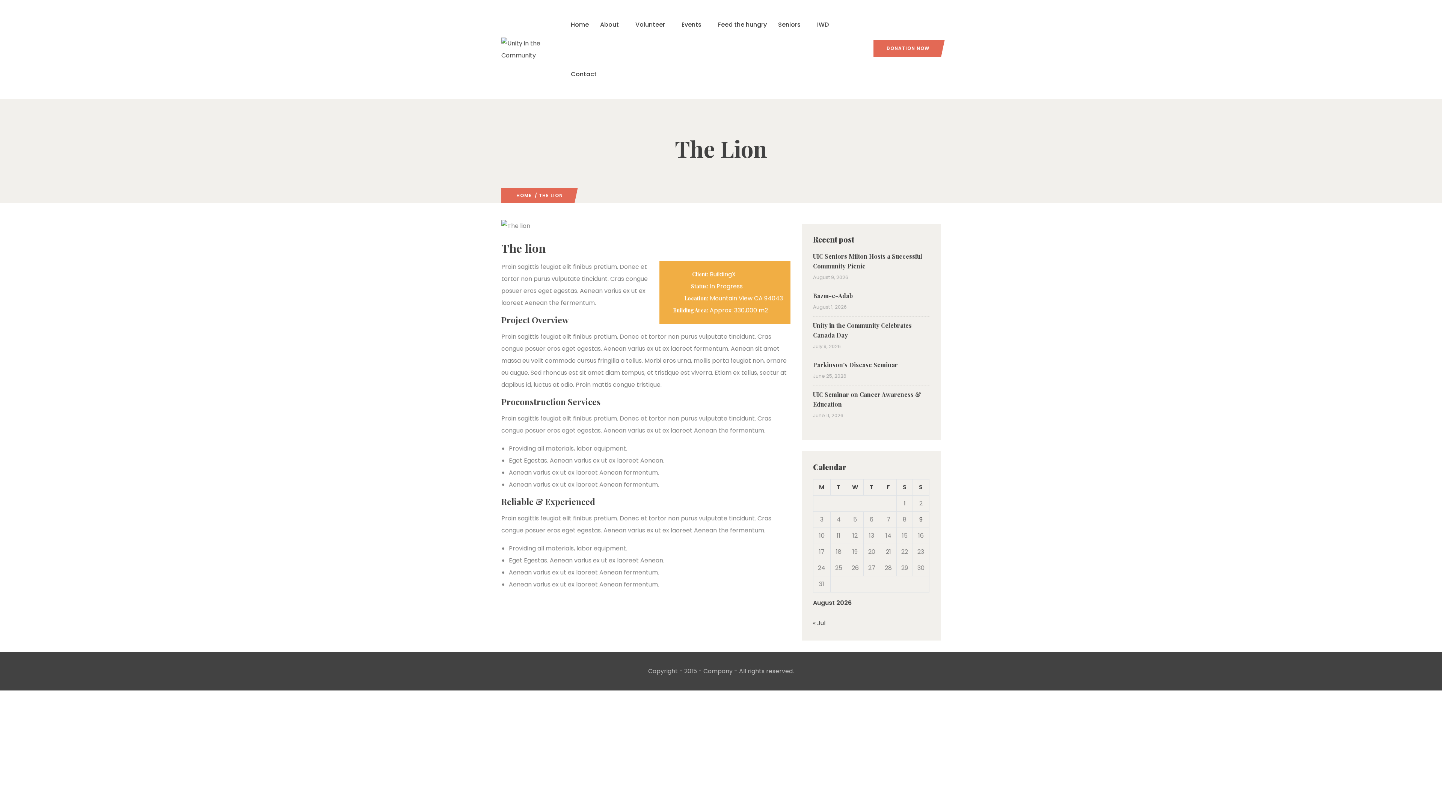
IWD (823, 24)
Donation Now (908, 48)
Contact (584, 74)
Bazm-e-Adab (833, 296)
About (609, 24)
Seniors (789, 24)
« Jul (819, 623)
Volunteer (650, 24)
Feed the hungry (742, 24)
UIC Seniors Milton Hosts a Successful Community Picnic (867, 261)
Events (691, 24)
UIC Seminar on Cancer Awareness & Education (867, 399)
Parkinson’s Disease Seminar (855, 365)
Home (580, 24)
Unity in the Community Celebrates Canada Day (862, 330)
